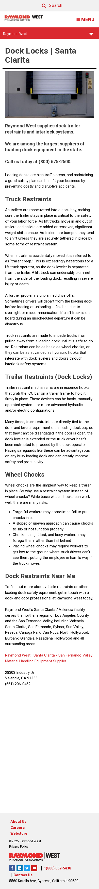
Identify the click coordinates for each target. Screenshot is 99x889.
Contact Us (22, 875)
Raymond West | (18, 655)
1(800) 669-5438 (57, 868)
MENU (87, 19)
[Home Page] (24, 18)
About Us (18, 821)
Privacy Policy (18, 846)
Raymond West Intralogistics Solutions (12, 868)
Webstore (18, 833)
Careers (17, 828)
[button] (47, 5)
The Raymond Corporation (34, 868)
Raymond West (15, 35)
